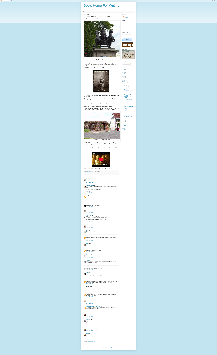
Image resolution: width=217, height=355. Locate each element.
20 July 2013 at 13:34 (89, 269)
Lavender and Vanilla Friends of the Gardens (93, 306)
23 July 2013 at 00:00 (89, 316)
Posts (124, 63)
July (124, 89)
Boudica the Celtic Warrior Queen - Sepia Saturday (128, 99)
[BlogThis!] (96, 171)
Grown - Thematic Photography (128, 106)
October (125, 85)
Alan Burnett (88, 293)
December (125, 82)
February (125, 124)
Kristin (87, 230)
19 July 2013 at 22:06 (89, 221)
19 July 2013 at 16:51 (89, 201)
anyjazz (87, 333)
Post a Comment (87, 338)
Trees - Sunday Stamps (127, 91)
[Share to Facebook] (98, 171)
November (125, 84)
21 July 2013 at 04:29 (89, 283)
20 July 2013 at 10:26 (89, 251)
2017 (124, 76)
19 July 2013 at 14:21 (89, 182)
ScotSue (87, 272)
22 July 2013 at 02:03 (89, 309)
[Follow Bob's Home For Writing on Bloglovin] (127, 34)
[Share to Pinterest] (99, 171)
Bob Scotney (126, 16)
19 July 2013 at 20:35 (89, 212)
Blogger (112, 347)
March (125, 122)
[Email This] (95, 171)
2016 (124, 77)
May (124, 120)
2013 (124, 81)
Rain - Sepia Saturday (127, 105)
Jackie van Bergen (89, 224)
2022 (124, 69)
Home (84, 11)
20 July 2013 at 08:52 (89, 246)
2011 (124, 128)
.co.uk (127, 39)
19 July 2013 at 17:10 (89, 206)
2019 (124, 73)
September (125, 86)
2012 (124, 127)
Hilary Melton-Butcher (89, 185)
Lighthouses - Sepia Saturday (128, 90)
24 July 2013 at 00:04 (89, 336)
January (125, 125)
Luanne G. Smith (88, 215)
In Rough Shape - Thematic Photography (128, 114)
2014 (124, 80)
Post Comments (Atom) (91, 341)
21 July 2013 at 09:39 (89, 296)
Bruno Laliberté (88, 319)
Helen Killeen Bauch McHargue (91, 209)
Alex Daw (87, 243)
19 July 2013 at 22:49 (89, 227)
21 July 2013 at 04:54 (89, 290)
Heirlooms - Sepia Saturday (128, 93)
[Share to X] (97, 171)
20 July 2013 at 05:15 (89, 240)
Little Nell (87, 260)
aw (86, 195)
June (125, 118)
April (124, 121)
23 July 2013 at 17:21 (89, 324)
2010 (124, 129)
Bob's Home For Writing (101, 5)
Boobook (87, 249)
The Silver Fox (88, 204)
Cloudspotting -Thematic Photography (127, 101)
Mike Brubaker (88, 299)
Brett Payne (88, 254)
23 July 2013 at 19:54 (89, 330)
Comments (125, 65)
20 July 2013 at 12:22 (89, 257)
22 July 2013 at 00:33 (89, 303)
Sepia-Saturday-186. (114, 168)
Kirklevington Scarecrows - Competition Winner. (128, 112)
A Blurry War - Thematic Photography (127, 95)
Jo (86, 178)
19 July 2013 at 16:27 (89, 192)
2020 (124, 72)
